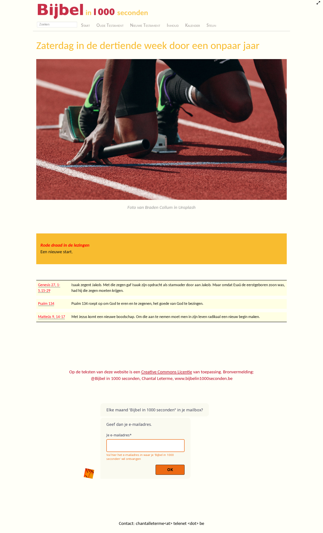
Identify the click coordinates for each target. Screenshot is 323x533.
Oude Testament (109, 25)
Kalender (192, 25)
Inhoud (173, 25)
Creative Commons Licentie (166, 372)
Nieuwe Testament (145, 25)
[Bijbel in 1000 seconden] (91, 10)
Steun (211, 25)
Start (85, 25)
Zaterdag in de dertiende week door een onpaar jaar (147, 46)
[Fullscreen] (318, 3)
